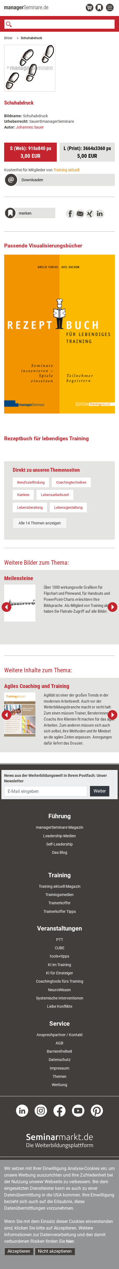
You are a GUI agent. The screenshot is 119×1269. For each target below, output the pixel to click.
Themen (59, 1076)
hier (70, 1241)
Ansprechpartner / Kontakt (60, 1035)
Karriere (23, 495)
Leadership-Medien (59, 836)
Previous (6, 607)
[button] (59, 180)
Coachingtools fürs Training (59, 981)
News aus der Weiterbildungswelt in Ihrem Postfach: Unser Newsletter (55, 778)
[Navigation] (110, 8)
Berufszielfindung (31, 482)
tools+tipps (59, 956)
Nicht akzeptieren (55, 1251)
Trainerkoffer (59, 903)
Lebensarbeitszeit (55, 495)
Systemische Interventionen (59, 998)
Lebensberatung (30, 507)
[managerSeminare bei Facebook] (60, 1110)
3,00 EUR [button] (30, 152)
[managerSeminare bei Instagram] (41, 1110)
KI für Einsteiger (59, 973)
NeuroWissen (59, 990)
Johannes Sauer (30, 127)
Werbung (59, 1085)
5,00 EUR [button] (87, 152)
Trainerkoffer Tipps (59, 911)
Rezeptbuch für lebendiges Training (46, 438)
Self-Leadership (59, 844)
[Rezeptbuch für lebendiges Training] (59, 334)
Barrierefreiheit (59, 1051)
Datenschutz (60, 1059)
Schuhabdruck (31, 38)
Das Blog (59, 852)
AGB (59, 1043)
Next (112, 607)
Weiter (100, 791)
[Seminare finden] (59, 1140)
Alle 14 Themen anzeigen (40, 523)
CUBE (59, 948)
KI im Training (59, 965)
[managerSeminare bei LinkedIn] (22, 1110)
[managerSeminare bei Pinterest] (97, 1110)
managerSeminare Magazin (59, 827)
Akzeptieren (18, 1251)
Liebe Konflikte (59, 1006)
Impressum (59, 1068)
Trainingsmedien (59, 894)
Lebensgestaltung (68, 507)
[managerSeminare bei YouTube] (78, 1110)
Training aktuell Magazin (60, 886)
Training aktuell (66, 170)
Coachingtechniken (71, 482)
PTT (59, 939)
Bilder (8, 38)
